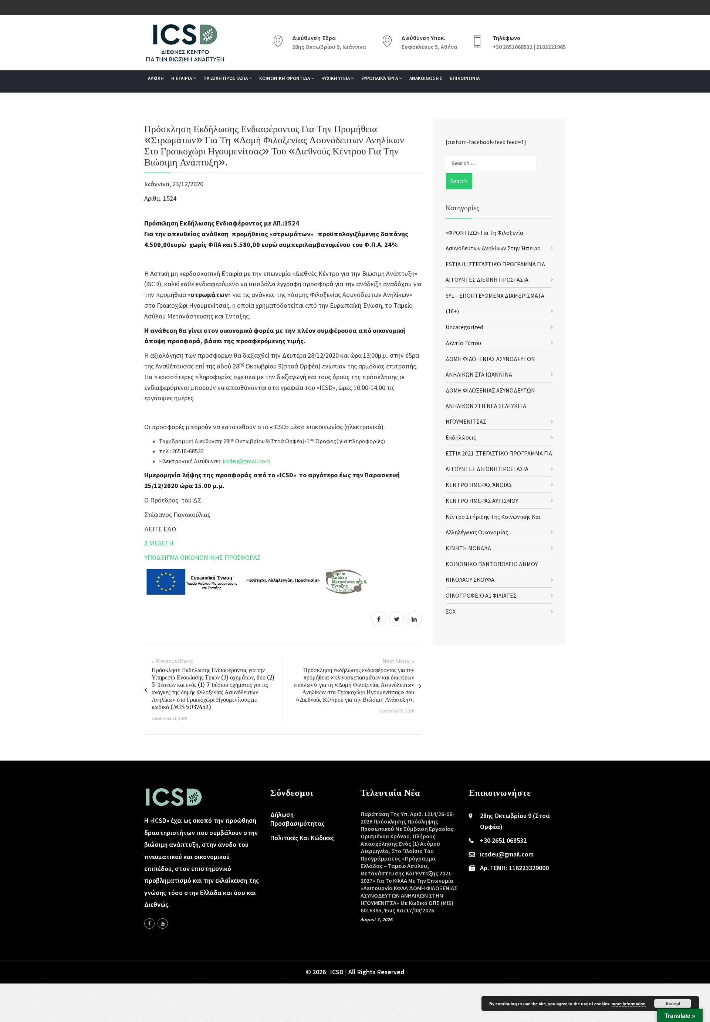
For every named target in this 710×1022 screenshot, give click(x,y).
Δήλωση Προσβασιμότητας (297, 819)
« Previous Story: (172, 661)
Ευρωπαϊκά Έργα (380, 78)
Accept (672, 1003)
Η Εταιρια (182, 78)
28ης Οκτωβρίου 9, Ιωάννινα (329, 46)
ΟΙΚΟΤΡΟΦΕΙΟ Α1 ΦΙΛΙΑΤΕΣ (481, 595)
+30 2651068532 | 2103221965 (529, 46)
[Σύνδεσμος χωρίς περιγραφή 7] (163, 923)
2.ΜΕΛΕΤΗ (158, 543)
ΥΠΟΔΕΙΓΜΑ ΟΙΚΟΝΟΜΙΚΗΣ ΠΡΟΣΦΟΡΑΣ (202, 557)
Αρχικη (156, 78)
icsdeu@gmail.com (246, 461)
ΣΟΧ (451, 611)
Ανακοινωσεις (426, 78)
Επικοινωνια (465, 78)
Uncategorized (464, 327)
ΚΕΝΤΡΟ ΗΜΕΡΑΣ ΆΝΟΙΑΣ (479, 484)
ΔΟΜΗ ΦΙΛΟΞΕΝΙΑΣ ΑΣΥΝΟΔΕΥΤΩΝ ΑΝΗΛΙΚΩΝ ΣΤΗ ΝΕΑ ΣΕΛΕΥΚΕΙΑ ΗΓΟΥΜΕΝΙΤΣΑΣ (490, 406)
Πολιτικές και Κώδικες (302, 838)
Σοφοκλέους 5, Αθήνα (429, 46)
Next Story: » (398, 661)
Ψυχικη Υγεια (336, 78)
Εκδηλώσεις (461, 437)
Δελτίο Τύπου (463, 343)
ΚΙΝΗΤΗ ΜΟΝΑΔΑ (468, 548)
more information (629, 1003)
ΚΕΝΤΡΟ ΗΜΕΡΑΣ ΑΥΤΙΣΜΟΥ (482, 500)
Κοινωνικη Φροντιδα (285, 78)
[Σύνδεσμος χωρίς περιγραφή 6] (149, 923)
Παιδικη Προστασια (226, 78)
